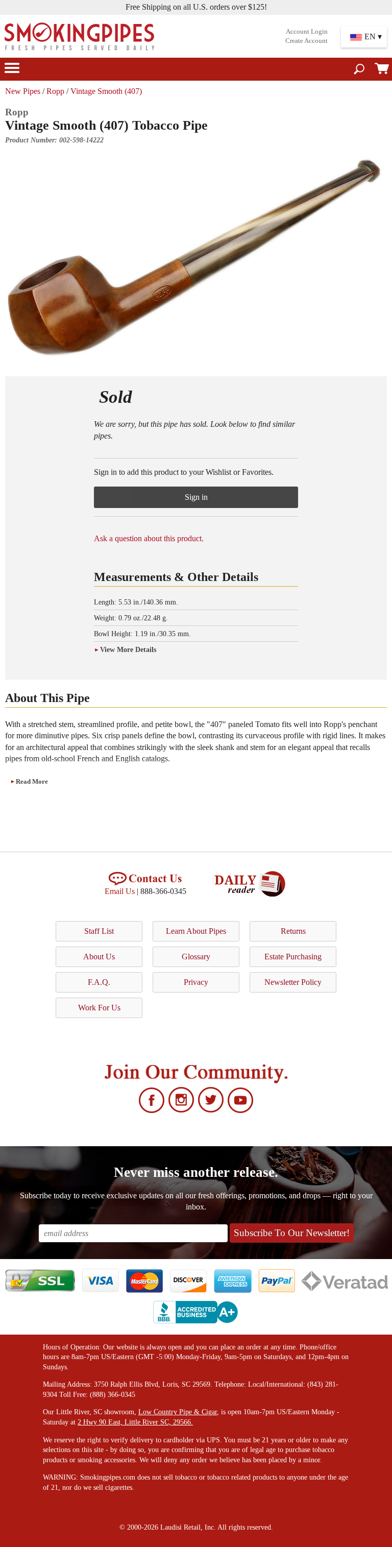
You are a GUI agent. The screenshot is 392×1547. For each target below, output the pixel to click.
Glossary (196, 956)
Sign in (196, 497)
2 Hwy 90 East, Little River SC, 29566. (135, 1422)
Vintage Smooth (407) (106, 91)
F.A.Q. (99, 982)
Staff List (99, 931)
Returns (293, 931)
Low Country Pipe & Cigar (177, 1412)
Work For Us (99, 1007)
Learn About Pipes (196, 931)
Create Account (306, 40)
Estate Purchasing (293, 956)
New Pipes (22, 91)
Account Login (307, 31)
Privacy (196, 982)
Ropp (55, 91)
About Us (99, 956)
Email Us (120, 891)
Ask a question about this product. (149, 538)
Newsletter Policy (293, 982)
